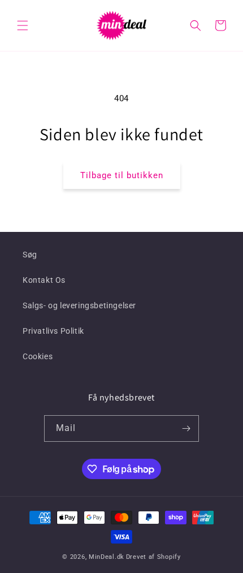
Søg (30, 254)
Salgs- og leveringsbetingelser (79, 305)
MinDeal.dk (106, 557)
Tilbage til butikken (121, 175)
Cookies (38, 356)
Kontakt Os (44, 280)
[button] (22, 25)
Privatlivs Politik (53, 330)
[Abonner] (185, 428)
